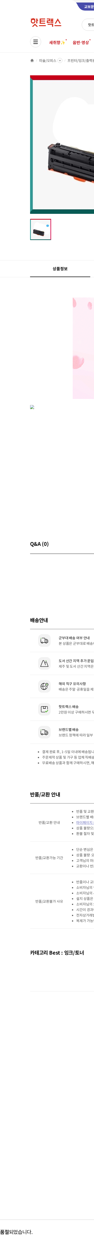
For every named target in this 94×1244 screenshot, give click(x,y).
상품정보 (60, 268)
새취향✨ (57, 42)
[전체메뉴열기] (35, 41)
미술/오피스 (47, 60)
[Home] (32, 60)
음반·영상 (81, 42)
